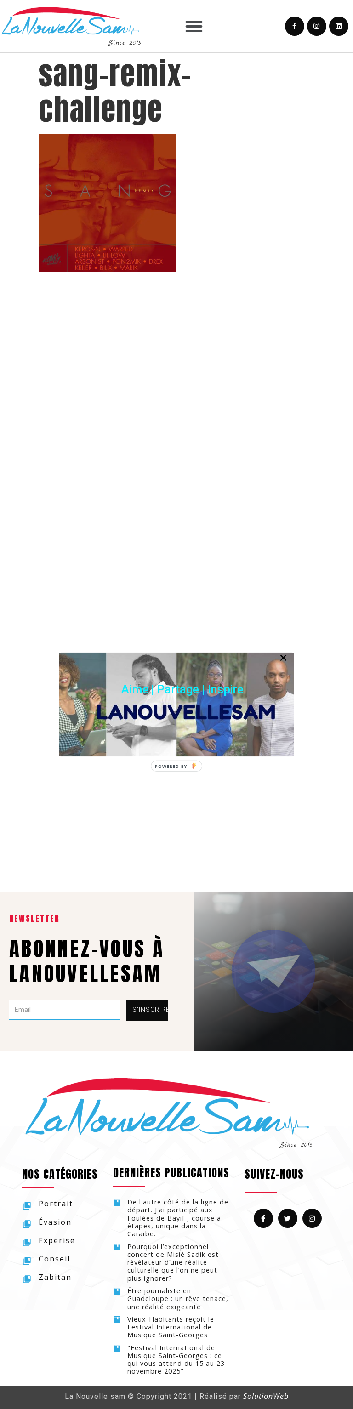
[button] (182, 689)
